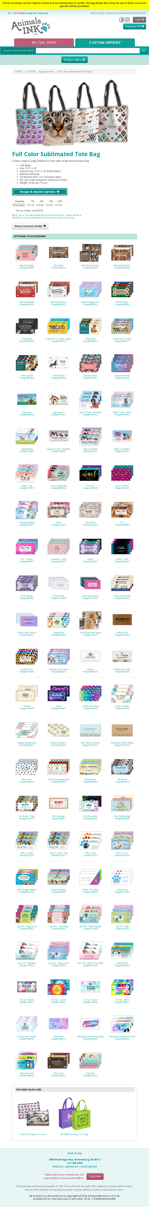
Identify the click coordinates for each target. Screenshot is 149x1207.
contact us (110, 13)
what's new (96, 13)
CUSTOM (30, 71)
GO (144, 50)
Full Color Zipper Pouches (33, 1134)
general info (125, 13)
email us (57, 1166)
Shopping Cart (133, 26)
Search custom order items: (18, 50)
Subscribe (95, 1176)
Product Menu (73, 59)
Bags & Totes (46, 71)
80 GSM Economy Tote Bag (74, 1134)
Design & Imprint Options (38, 191)
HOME (18, 71)
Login (138, 19)
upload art (140, 13)
